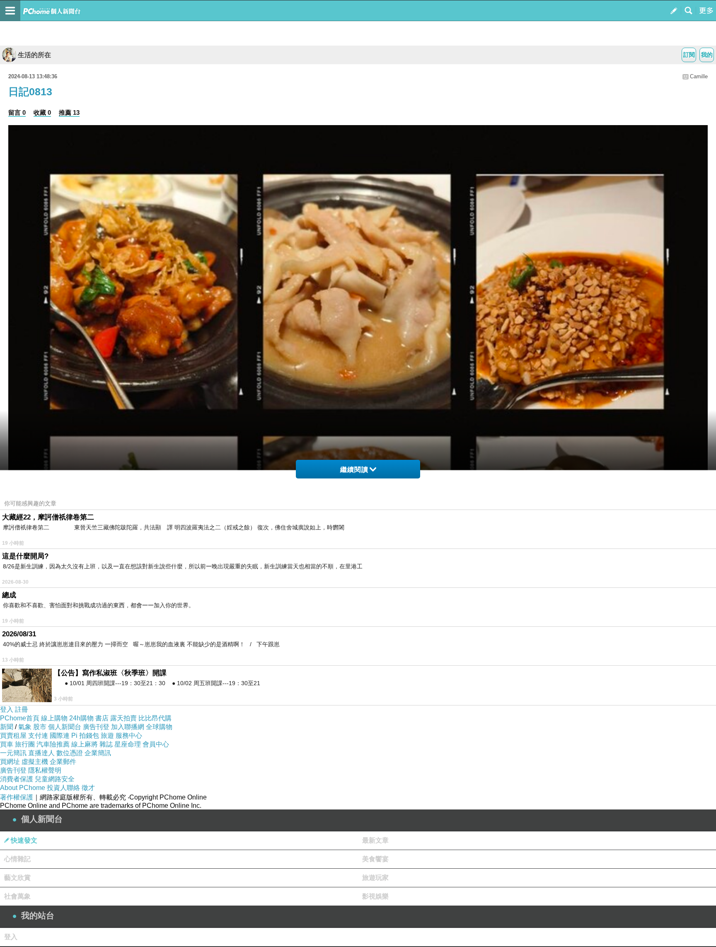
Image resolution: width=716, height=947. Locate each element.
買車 (6, 744)
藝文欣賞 (17, 877)
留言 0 (17, 112)
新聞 (6, 726)
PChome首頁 (19, 718)
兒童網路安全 (55, 779)
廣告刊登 (96, 726)
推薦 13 (69, 112)
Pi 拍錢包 (85, 735)
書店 (102, 718)
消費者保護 (16, 779)
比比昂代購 (155, 718)
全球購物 (159, 726)
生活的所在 (34, 54)
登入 (6, 709)
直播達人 (41, 752)
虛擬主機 (35, 761)
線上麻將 (84, 744)
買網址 (10, 761)
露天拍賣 (123, 718)
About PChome (22, 787)
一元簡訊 (13, 752)
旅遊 (107, 735)
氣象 (24, 726)
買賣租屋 (13, 735)
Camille (699, 76)
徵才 (88, 787)
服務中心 (129, 735)
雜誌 (106, 744)
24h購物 (81, 718)
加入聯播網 (127, 726)
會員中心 (156, 744)
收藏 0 (42, 112)
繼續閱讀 (354, 469)
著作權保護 (16, 797)
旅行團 (25, 744)
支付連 (38, 735)
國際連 (60, 735)
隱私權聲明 (44, 770)
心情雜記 (17, 858)
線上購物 (54, 718)
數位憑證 (69, 752)
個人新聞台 (64, 726)
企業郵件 (63, 761)
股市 (39, 726)
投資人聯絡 (63, 787)
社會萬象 (17, 896)
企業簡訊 (98, 752)
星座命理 (127, 744)
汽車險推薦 (53, 744)
